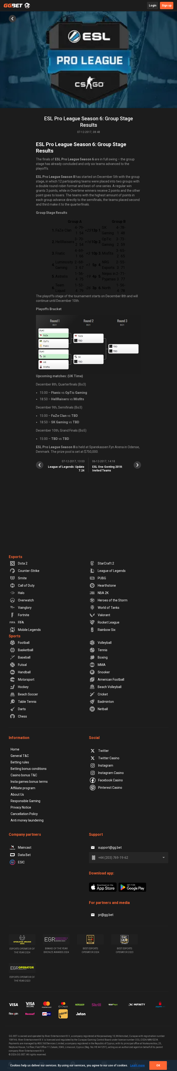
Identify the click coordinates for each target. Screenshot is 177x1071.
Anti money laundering (27, 820)
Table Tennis (27, 701)
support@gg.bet (110, 847)
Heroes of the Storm (112, 600)
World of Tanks (108, 607)
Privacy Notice (21, 807)
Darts (22, 709)
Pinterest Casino (110, 787)
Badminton (106, 701)
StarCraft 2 (106, 563)
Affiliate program (23, 788)
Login (152, 5)
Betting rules (20, 762)
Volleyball (105, 642)
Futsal (22, 665)
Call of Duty (26, 585)
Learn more (137, 1065)
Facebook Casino (110, 780)
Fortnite (23, 615)
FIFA (21, 622)
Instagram (105, 765)
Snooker (104, 672)
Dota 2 (22, 563)
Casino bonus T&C (24, 775)
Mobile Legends (29, 630)
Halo (21, 593)
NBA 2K (103, 593)
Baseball (24, 657)
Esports (15, 557)
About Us (17, 794)
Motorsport (26, 679)
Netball (103, 709)
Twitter (103, 751)
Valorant (104, 615)
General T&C (20, 756)
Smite (22, 578)
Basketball (25, 650)
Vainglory (25, 607)
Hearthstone (107, 585)
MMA (102, 665)
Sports (15, 636)
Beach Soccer (28, 694)
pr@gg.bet (105, 915)
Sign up (166, 5)
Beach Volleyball (109, 687)
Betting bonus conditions (29, 769)
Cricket (103, 694)
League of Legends (112, 571)
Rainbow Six (106, 630)
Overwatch (26, 600)
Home (15, 749)
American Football (111, 679)
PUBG (102, 578)
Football (24, 642)
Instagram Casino (111, 773)
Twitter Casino (108, 758)
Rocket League (108, 622)
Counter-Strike (28, 571)
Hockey (23, 687)
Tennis (102, 650)
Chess (22, 716)
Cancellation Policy (24, 814)
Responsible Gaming (25, 801)
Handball (24, 672)
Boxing (103, 657)
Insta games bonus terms (29, 781)
